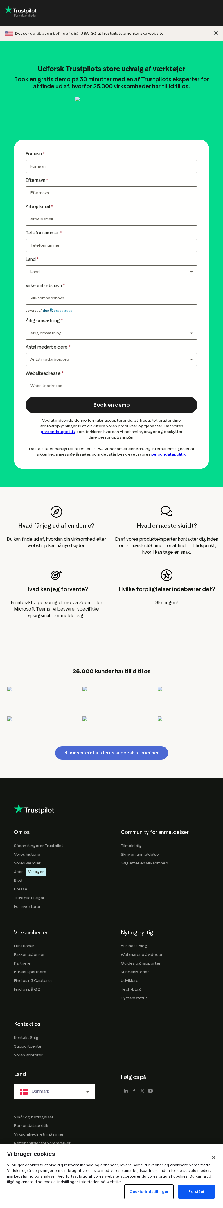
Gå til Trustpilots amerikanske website (127, 33)
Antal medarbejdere (47, 347)
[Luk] (216, 33)
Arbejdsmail (38, 206)
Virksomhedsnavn (44, 285)
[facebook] (134, 1091)
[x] (142, 1091)
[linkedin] (126, 1091)
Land (31, 259)
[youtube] (150, 1091)
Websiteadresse (43, 373)
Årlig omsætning (43, 320)
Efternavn (35, 180)
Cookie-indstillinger (149, 1191)
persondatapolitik (58, 431)
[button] (111, 405)
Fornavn (34, 154)
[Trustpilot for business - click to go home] (21, 13)
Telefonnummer (42, 233)
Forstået (196, 1191)
